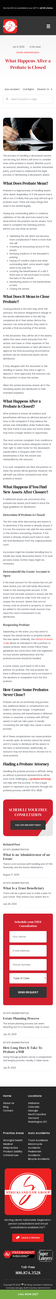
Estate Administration (28, 52)
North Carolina (37, 1114)
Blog (5, 1107)
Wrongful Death (13, 1140)
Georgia (33, 1110)
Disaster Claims (45, 89)
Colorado (33, 1107)
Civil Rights (28, 89)
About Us (8, 1103)
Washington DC (37, 1122)
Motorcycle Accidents (35, 1146)
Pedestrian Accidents (34, 1153)
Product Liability (12, 1151)
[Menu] (48, 26)
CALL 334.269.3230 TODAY (28, 825)
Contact (8, 1110)
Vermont (33, 1118)
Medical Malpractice (10, 1146)
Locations (35, 1096)
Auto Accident (12, 89)
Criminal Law (11, 1155)
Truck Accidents (38, 1140)
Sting (29, 1284)
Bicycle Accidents (39, 1159)
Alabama (33, 1103)
